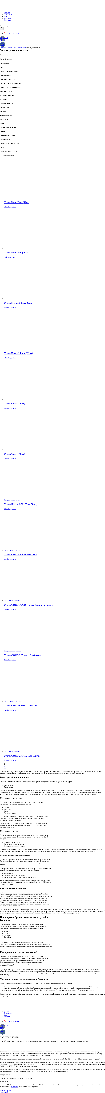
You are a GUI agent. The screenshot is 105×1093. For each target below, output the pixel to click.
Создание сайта (5, 1048)
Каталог (9, 48)
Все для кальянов (20, 48)
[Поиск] (1, 28)
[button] (6, 1090)
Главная (3, 48)
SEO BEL (16, 1048)
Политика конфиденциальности (11, 1045)
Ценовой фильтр (6, 59)
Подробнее (12, 207)
